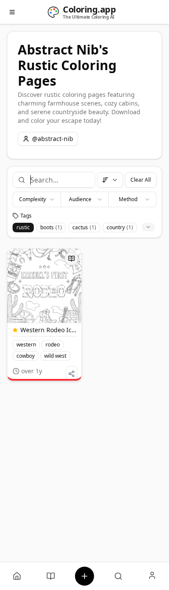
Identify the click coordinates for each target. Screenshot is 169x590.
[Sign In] (152, 576)
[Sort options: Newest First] (110, 180)
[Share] (71, 374)
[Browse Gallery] (118, 576)
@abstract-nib (52, 139)
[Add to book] (71, 259)
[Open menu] (12, 12)
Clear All (140, 179)
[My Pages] (17, 576)
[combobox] (59, 180)
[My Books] (51, 576)
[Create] (84, 576)
